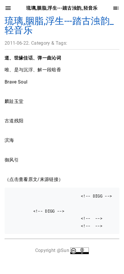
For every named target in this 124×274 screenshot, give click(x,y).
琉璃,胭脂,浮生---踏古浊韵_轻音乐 (59, 25)
